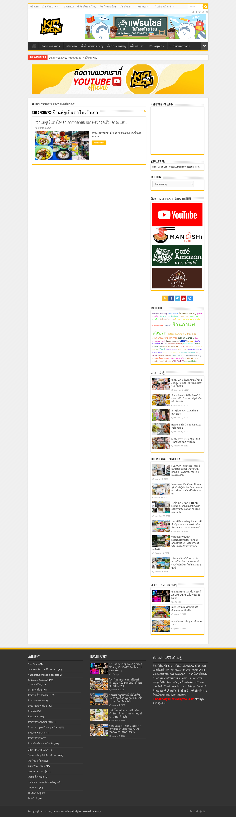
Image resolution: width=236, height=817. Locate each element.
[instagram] (206, 12)
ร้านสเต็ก (32, 711)
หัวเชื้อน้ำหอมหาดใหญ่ (177, 358)
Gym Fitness (34, 664)
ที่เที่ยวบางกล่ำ (193, 350)
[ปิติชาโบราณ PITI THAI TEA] (145, 26)
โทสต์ (162, 349)
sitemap (97, 811)
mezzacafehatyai (190, 361)
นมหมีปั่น (168, 326)
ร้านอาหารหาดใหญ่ (62, 811)
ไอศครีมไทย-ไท (171, 350)
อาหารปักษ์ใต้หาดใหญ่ (192, 356)
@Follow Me (158, 161)
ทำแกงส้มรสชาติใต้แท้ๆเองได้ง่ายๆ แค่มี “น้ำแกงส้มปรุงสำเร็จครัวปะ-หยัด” (186, 398)
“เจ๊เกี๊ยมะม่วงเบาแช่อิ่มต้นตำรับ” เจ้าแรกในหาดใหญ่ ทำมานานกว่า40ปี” (126, 713)
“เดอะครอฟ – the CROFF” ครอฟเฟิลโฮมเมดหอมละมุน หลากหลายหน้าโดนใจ (125, 729)
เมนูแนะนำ (33, 787)
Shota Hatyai (178, 356)
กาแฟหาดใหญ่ (35, 684)
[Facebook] (196, 12)
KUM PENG (183, 341)
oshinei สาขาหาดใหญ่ (177, 334)
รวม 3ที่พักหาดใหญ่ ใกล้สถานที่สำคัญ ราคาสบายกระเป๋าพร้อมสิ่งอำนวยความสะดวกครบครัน (186, 524)
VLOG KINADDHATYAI (38, 750)
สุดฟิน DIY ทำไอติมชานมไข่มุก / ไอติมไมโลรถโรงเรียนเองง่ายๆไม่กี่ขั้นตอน (186, 383)
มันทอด (191, 341)
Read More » (99, 143)
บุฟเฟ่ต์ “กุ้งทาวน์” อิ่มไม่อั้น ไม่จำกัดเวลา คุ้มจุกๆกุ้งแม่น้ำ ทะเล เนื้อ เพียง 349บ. (126, 698)
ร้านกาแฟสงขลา (36, 700)
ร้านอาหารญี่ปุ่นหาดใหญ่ (40, 722)
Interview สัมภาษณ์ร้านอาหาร (43, 669)
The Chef (163, 344)
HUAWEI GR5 (184, 316)
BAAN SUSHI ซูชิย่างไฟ (171, 353)
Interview (69, 6)
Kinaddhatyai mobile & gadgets (43, 675)
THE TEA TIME (178, 361)
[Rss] (193, 12)
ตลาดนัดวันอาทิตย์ (170, 347)
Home (37, 104)
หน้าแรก (34, 6)
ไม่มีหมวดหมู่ (34, 793)
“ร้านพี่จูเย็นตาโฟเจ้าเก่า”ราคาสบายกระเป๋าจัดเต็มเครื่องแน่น (81, 122)
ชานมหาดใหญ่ (35, 689)
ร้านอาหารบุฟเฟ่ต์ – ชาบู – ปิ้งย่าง (44, 727)
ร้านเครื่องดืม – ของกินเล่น (40, 743)
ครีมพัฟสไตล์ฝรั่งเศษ (160, 358)
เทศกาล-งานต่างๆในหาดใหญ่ (42, 782)
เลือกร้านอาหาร (50, 6)
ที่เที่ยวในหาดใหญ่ (86, 6)
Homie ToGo (183, 350)
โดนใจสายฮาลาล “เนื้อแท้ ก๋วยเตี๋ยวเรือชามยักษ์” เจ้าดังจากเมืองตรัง (125, 682)
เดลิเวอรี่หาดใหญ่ (36, 777)
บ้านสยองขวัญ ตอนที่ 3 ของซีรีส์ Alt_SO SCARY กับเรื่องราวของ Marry (186, 594)
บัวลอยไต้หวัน (173, 314)
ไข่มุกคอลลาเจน (172, 341)
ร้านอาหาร (33, 716)
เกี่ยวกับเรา (125, 6)
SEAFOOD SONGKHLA (186, 338)
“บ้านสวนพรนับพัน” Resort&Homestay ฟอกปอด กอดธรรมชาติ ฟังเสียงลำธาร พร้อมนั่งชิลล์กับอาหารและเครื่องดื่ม (175, 543)
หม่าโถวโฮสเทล (158, 326)
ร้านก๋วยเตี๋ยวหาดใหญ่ (38, 695)
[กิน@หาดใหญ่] (52, 25)
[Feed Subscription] (145, 111)
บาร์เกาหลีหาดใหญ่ (165, 356)
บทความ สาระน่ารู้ (37, 771)
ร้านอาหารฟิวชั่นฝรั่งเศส (169, 316)
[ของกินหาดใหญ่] (118, 79)
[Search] (205, 6)
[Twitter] (199, 12)
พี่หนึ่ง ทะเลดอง (192, 334)
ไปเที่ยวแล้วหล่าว (164, 6)
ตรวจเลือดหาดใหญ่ (175, 344)
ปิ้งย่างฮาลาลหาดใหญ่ (187, 314)
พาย (157, 350)
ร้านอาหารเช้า (35, 738)
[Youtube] (203, 12)
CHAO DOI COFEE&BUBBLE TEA (164, 338)
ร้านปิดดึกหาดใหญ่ (188, 353)
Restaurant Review (37, 680)
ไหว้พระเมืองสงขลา (167, 319)
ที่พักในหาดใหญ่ (108, 6)
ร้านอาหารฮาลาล (36, 732)
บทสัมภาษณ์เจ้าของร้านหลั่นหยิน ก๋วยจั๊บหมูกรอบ (73, 57)
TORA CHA (183, 346)
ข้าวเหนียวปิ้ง (188, 344)
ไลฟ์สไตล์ (32, 798)
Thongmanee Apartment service (187, 319)
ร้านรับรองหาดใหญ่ (159, 314)
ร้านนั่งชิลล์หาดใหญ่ (37, 706)
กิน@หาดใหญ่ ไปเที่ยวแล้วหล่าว (43, 755)
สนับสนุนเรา (143, 6)
